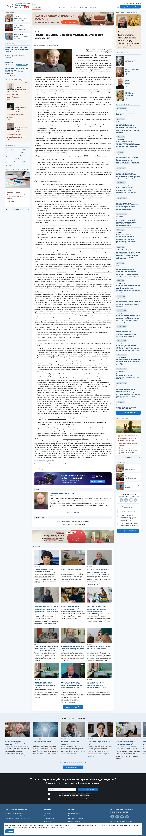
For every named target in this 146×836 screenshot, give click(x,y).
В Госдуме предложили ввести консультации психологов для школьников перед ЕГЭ (70, 607)
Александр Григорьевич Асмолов (48, 45)
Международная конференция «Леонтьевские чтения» (126, 407)
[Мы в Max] (135, 500)
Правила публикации (74, 821)
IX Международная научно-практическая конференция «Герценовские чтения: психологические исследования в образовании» (126, 190)
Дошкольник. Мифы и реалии (43, 569)
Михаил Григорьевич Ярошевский (131, 60)
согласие (125, 518)
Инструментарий (60, 7)
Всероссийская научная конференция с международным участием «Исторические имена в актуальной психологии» (128, 303)
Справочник (84, 7)
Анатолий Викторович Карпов (128, 30)
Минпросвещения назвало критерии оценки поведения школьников (46, 647)
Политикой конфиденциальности (127, 516)
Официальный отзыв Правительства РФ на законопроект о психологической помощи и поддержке (16, 71)
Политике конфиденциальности (54, 827)
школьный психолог (59, 42)
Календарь (94, 7)
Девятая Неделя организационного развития (127, 113)
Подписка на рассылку (74, 813)
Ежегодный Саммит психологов (14, 813)
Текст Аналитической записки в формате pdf (50, 464)
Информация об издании (75, 818)
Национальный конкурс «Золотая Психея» (17, 818)
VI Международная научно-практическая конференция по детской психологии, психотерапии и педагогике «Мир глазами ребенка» (128, 175)
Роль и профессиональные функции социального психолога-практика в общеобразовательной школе (72, 648)
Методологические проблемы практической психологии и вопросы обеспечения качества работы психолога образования (99, 608)
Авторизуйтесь (65, 524)
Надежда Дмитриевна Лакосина (132, 70)
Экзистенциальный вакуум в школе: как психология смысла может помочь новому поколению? (98, 648)
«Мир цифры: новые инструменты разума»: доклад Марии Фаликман (99, 742)
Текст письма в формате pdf (44, 461)
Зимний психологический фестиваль (16, 816)
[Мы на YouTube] (131, 500)
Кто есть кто (47, 7)
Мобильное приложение (75, 816)
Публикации (36, 7)
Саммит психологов (22, 64)
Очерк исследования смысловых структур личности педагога (71, 570)
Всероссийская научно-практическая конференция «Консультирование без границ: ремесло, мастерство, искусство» (128, 362)
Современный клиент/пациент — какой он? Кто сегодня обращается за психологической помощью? (128, 742)
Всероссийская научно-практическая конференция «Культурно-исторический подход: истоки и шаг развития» (128, 376)
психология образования (43, 42)
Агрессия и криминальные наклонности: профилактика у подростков (15, 742)
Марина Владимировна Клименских (130, 93)
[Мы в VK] (126, 500)
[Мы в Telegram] (121, 500)
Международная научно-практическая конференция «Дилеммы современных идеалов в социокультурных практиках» (127, 333)
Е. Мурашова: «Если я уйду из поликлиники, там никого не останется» (70, 742)
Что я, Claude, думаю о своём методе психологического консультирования (17, 48)
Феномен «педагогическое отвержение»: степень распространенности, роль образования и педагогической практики (97, 685)
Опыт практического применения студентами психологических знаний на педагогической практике (99, 570)
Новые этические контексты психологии (14, 61)
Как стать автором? (73, 512)
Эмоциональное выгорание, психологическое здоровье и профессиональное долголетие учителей (44, 684)
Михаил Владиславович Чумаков (130, 81)
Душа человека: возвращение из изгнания (43, 742)
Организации (72, 7)
